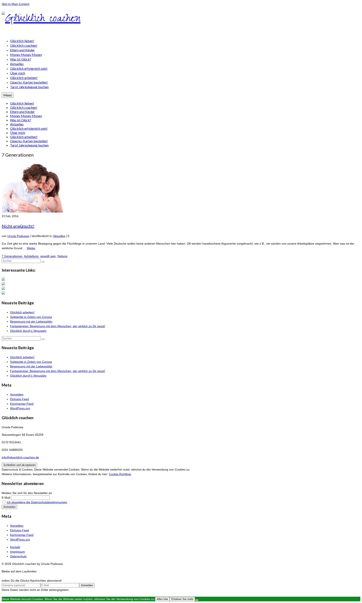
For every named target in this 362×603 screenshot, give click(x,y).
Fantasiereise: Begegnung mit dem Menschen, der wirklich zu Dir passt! (57, 326)
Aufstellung (31, 256)
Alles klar (162, 599)
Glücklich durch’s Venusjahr (28, 330)
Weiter (31, 248)
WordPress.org (20, 408)
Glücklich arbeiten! (22, 312)
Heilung (62, 256)
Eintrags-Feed (19, 399)
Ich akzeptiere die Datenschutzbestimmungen (37, 502)
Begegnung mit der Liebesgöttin (31, 321)
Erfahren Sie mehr (182, 599)
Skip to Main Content (15, 4)
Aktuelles (59, 236)
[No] (196, 600)
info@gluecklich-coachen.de (20, 457)
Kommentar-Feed (22, 403)
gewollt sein (48, 256)
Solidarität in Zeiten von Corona (31, 317)
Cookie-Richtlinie (120, 474)
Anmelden (16, 394)
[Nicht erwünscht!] (39, 211)
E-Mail (6, 497)
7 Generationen (12, 256)
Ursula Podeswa (18, 236)
